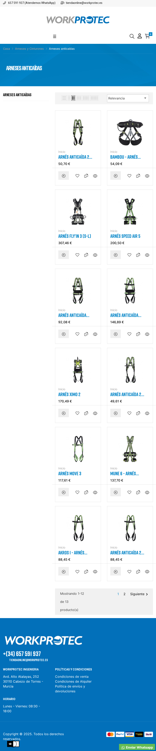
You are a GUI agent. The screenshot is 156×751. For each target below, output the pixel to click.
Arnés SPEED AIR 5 (125, 236)
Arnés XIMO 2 (69, 394)
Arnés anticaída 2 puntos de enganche (76, 157)
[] (63, 175)
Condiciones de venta (72, 676)
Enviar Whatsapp (139, 747)
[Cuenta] (140, 36)
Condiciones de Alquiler (73, 681)
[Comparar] (87, 175)
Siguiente (139, 594)
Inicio (61, 151)
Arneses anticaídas (17, 94)
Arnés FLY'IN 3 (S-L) (74, 236)
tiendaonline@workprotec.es (28, 660)
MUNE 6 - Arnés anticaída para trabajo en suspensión (123, 473)
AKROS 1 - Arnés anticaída (71, 553)
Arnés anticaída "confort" (72, 315)
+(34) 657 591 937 (22, 653)
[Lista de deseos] (78, 175)
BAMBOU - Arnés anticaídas (124, 157)
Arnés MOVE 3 (69, 473)
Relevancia (128, 98)
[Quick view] (95, 175)
